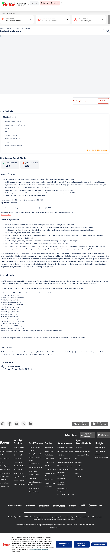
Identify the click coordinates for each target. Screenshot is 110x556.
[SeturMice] (44, 515)
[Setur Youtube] (55, 504)
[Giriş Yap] (99, 3)
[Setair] (72, 515)
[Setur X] (80, 504)
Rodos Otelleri (11, 21)
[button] (103, 14)
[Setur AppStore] (46, 494)
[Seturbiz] (30, 515)
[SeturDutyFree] (15, 515)
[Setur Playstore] (64, 494)
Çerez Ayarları (101, 453)
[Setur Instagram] (4, 504)
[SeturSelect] (82, 515)
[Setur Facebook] (29, 504)
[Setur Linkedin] (105, 504)
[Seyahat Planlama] (103, 3)
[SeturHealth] (95, 515)
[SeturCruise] (59, 515)
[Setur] (5, 3)
